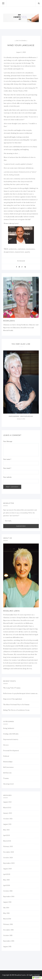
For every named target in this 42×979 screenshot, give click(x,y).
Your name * (7, 459)
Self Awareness (8, 767)
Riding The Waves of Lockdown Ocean (16, 710)
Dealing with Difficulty (11, 734)
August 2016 (7, 902)
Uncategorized (21, 40)
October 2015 (7, 935)
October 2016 (7, 891)
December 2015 (8, 930)
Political (6, 756)
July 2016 (6, 908)
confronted (21, 249)
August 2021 (7, 824)
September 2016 (8, 896)
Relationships (8, 762)
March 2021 (7, 841)
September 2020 (9, 863)
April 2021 (6, 835)
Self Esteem (7, 773)
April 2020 (6, 874)
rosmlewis (9, 321)
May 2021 (6, 830)
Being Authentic (8, 728)
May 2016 (6, 913)
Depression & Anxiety (10, 739)
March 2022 (7, 808)
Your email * (7, 468)
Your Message (7, 441)
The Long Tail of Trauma (11, 688)
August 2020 (7, 869)
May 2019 (6, 880)
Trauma (6, 778)
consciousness (30, 249)
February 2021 (8, 846)
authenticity (13, 249)
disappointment (9, 252)
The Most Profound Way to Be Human (16, 704)
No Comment (21, 261)
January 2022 (7, 813)
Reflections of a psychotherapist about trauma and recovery (21, 693)
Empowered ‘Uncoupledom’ (21, 416)
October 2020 (8, 858)
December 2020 (8, 852)
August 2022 (7, 802)
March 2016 (7, 919)
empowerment (19, 252)
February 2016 (8, 924)
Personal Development (11, 751)
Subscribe (21, 526)
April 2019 (6, 885)
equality (27, 252)
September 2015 (8, 941)
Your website (7, 477)
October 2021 (7, 819)
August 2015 (7, 946)
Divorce (6, 745)
